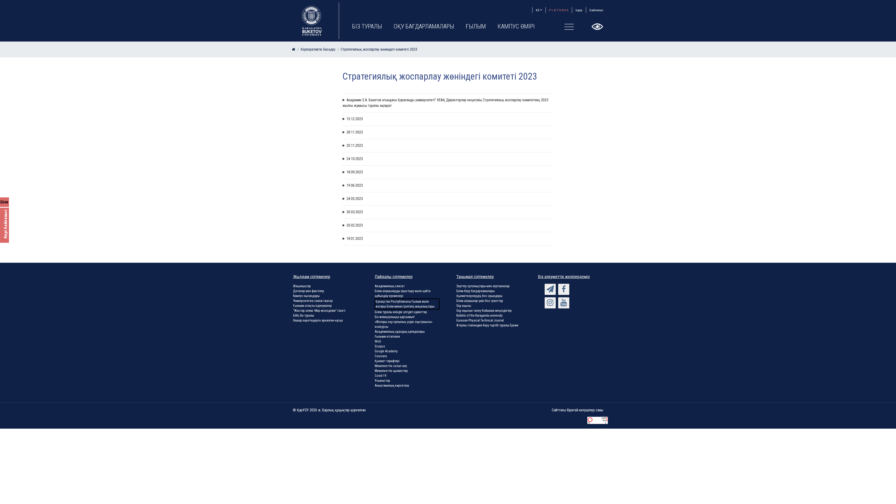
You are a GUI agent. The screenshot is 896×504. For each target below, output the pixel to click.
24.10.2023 (354, 159)
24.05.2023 (354, 198)
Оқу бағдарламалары (424, 26)
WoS (378, 341)
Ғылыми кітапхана (387, 336)
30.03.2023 (354, 212)
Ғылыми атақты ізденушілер (312, 306)
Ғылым (476, 26)
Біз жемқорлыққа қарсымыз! (395, 317)
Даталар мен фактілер (308, 291)
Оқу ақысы (463, 306)
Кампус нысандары (306, 296)
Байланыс (596, 10)
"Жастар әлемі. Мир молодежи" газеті (319, 310)
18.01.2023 (354, 238)
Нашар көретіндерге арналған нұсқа (318, 320)
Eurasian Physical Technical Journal (480, 320)
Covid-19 (380, 376)
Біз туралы (367, 26)
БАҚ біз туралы (303, 315)
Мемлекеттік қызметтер (391, 371)
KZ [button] (537, 10)
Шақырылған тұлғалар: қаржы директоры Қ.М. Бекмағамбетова (447, 145)
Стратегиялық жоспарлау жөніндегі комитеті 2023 (379, 49)
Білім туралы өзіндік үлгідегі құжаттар (401, 312)
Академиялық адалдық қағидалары (400, 331)
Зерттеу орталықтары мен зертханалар (483, 286)
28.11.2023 (354, 132)
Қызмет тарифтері (387, 361)
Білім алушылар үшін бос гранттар (479, 301)
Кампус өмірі (516, 26)
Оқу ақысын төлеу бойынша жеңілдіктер (484, 310)
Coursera (381, 356)
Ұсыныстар (382, 380)
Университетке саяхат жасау (313, 301)
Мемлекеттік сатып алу (391, 366)
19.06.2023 (354, 185)
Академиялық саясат (390, 286)
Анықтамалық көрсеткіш (392, 385)
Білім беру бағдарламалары (475, 291)
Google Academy (386, 351)
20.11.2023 (354, 145)
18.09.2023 (354, 172)
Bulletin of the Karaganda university (479, 315)
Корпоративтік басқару (318, 49)
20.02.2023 (354, 225)
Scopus (380, 346)
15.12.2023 (354, 119)
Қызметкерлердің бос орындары (479, 296)
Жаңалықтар (302, 286)
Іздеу (579, 10)
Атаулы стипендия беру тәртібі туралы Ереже (487, 325)
